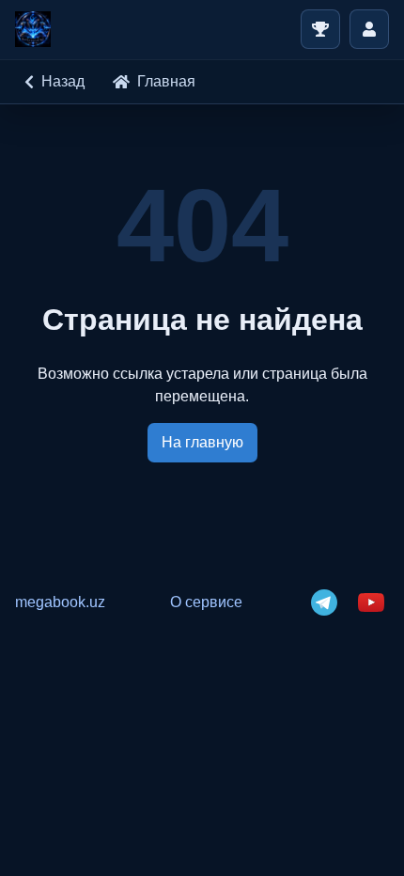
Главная (166, 81)
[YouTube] (371, 602)
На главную (202, 442)
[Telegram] (324, 602)
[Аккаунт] (369, 29)
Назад (63, 81)
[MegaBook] (33, 29)
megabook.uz (60, 602)
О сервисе (206, 602)
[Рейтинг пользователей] (320, 29)
